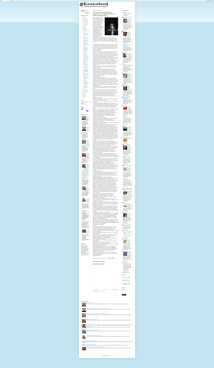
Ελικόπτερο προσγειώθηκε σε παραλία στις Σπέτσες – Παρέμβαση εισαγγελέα (127, 46)
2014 (83, 16)
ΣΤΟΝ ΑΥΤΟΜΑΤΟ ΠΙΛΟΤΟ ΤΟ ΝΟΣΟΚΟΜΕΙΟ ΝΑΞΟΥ (85, 50)
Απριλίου (84, 29)
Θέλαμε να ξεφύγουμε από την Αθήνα (87, 188)
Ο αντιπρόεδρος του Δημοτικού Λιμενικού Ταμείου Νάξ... (86, 44)
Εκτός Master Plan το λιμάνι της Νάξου (86, 66)
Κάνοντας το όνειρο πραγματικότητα (87, 154)
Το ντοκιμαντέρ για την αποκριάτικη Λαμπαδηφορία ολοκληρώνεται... (130, 108)
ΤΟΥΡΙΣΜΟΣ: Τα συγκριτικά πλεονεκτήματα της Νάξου (86, 78)
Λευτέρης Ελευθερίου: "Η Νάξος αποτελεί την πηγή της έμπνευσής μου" (97, 308)
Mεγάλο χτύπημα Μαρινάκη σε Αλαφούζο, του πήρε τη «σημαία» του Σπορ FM (130, 55)
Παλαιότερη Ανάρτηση (115, 289)
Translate (84, 104)
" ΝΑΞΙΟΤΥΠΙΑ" (125, 238)
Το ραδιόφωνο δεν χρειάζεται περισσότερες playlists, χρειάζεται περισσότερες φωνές (127, 14)
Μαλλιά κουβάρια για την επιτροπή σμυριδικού (86, 41)
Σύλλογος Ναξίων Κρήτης (127, 137)
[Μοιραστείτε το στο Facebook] (112, 258)
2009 (83, 97)
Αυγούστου (84, 24)
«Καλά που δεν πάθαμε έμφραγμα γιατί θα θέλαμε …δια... (86, 34)
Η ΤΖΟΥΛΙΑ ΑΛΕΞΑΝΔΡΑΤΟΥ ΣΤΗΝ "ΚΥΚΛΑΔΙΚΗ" (94, 335)
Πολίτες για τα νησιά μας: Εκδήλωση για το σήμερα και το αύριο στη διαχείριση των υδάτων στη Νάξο (127, 169)
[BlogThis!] (110, 258)
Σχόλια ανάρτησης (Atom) (100, 291)
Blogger (110, 355)
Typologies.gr (125, 178)
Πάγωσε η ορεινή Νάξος (85, 47)
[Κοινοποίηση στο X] (111, 258)
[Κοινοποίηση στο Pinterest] (113, 258)
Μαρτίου (84, 89)
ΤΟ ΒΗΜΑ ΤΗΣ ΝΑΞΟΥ (126, 224)
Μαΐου (84, 28)
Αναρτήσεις (125, 289)
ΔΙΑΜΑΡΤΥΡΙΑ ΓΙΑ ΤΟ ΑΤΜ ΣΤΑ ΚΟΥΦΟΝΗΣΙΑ (85, 221)
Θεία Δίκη (129, 203)
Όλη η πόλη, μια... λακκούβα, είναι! (85, 60)
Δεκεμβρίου (84, 19)
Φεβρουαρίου (85, 90)
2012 (83, 93)
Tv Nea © (124, 31)
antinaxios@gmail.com (126, 251)
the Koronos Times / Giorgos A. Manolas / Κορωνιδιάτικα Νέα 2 (127, 189)
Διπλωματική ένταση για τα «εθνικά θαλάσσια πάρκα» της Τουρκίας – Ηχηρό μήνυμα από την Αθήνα (127, 76)
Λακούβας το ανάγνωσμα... (85, 81)
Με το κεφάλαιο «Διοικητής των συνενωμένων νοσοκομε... (85, 86)
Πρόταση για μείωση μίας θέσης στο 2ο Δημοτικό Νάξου (86, 57)
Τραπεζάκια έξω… (85, 68)
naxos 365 (124, 202)
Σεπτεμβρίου (85, 23)
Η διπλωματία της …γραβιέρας (86, 55)
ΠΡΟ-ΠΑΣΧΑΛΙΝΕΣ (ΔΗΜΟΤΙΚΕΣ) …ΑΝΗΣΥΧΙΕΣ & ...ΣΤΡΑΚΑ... (86, 70)
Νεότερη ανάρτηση (96, 289)
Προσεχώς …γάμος (86, 73)
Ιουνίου (84, 27)
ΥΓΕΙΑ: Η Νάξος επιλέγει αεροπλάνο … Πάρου (86, 83)
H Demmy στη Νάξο (86, 36)
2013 (83, 18)
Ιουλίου (84, 25)
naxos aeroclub (125, 230)
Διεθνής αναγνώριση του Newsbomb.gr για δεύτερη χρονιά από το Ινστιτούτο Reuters (127, 180)
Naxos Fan (124, 105)
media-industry (125, 212)
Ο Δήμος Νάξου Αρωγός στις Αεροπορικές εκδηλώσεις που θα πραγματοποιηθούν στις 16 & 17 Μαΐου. (127, 234)
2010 (83, 96)
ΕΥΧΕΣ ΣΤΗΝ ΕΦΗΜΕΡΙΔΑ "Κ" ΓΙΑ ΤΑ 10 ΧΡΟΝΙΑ (85, 211)
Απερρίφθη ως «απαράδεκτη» (85, 38)
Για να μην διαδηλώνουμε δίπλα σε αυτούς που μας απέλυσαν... (130, 215)
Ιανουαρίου (84, 92)
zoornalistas (125, 52)
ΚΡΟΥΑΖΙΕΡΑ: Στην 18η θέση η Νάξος (86, 75)
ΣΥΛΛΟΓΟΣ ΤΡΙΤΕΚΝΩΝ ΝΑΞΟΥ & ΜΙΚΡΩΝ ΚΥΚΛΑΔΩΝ (126, 98)
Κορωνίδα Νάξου (125, 85)
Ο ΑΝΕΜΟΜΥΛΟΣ (125, 73)
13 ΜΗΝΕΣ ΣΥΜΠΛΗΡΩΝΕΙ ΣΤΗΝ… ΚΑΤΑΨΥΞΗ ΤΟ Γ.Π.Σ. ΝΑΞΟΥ (85, 63)
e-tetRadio (124, 12)
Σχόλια (124, 291)
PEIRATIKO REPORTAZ (126, 144)
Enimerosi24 (125, 44)
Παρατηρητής (125, 262)
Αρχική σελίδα (105, 289)
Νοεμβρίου (84, 20)
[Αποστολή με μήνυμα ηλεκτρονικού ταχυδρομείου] (109, 258)
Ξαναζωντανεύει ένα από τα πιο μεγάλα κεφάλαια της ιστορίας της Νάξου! (97, 313)
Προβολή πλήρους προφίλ (85, 255)
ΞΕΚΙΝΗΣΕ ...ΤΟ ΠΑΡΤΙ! (87, 117)
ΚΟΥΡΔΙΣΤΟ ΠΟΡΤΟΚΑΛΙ (127, 277)
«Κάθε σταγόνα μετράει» (85, 53)
